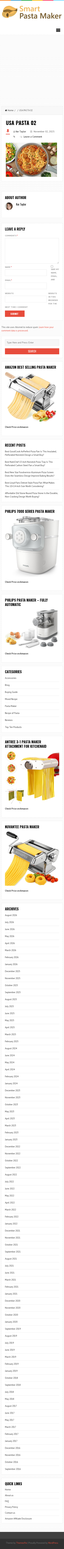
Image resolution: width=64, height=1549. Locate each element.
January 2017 (11, 1441)
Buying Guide (11, 692)
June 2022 (10, 1188)
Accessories (10, 678)
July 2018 (9, 1391)
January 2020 (11, 1321)
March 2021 (10, 1279)
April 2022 (10, 1202)
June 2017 (10, 1413)
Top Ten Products (13, 727)
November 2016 (12, 1455)
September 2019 (13, 1328)
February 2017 (11, 1434)
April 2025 (10, 1027)
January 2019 (11, 1370)
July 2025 (9, 1006)
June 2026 (10, 929)
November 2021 (12, 1237)
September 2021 (13, 1251)
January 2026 (11, 964)
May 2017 (9, 1420)
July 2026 (9, 922)
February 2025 (11, 1041)
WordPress (53, 1542)
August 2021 (11, 1258)
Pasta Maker (11, 706)
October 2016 (11, 1462)
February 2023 (11, 1132)
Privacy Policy (11, 1507)
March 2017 (10, 1427)
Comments (11, 235)
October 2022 (11, 1160)
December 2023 (12, 1090)
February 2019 (11, 1363)
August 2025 (11, 999)
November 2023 (12, 1097)
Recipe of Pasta (12, 713)
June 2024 (10, 1055)
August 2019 (11, 1335)
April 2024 (10, 1069)
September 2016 (13, 1469)
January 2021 (11, 1293)
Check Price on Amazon (16, 427)
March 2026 (10, 950)
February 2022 (11, 1216)
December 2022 (12, 1146)
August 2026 (11, 915)
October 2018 (11, 1377)
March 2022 (10, 1209)
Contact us (10, 1512)
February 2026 (11, 957)
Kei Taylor (21, 131)
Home (10, 110)
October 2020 (11, 1314)
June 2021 (10, 1272)
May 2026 (9, 936)
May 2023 (9, 1111)
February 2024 (11, 1076)
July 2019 (9, 1342)
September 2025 (13, 992)
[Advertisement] (32, 69)
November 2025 (12, 978)
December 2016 (12, 1448)
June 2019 (10, 1349)
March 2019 (10, 1356)
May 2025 (9, 1020)
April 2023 (10, 1118)
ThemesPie (21, 1542)
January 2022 (11, 1223)
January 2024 (11, 1083)
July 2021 (9, 1265)
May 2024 (9, 1062)
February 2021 (11, 1286)
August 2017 (11, 1406)
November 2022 (12, 1153)
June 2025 (10, 1013)
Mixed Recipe (11, 699)
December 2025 (12, 971)
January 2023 (11, 1139)
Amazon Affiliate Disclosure (18, 1518)
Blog (7, 685)
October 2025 (11, 985)
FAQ (7, 1501)
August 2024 (11, 1048)
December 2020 (12, 1300)
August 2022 (11, 1174)
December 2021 (12, 1230)
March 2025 (10, 1034)
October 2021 (11, 1244)
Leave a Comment (33, 136)
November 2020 (12, 1307)
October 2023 (11, 1104)
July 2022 (9, 1181)
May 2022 (9, 1195)
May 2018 (9, 1399)
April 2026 (10, 943)
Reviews (9, 720)
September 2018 (13, 1384)
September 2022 (13, 1167)
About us (9, 1495)
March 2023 (10, 1125)
